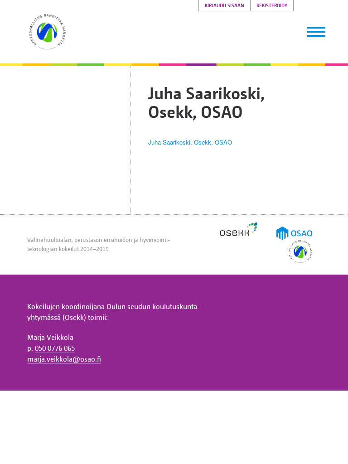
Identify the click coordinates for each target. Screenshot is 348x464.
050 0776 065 (55, 348)
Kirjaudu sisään (224, 5)
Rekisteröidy (271, 5)
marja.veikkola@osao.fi (64, 358)
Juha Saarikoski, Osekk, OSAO (190, 142)
